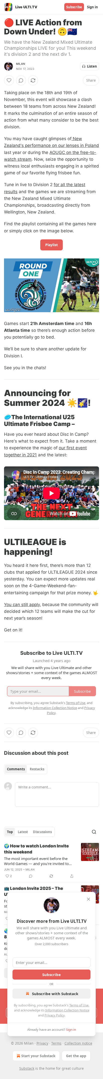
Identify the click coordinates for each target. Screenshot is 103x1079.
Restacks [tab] (37, 769)
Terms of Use (78, 1005)
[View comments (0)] (21, 80)
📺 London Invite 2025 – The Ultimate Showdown (33, 891)
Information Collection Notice (67, 1010)
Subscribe (74, 7)
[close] (88, 899)
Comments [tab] (16, 769)
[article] (51, 861)
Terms (56, 1043)
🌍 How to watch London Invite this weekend (36, 848)
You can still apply (22, 604)
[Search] (94, 832)
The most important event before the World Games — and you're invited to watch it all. (36, 861)
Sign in (92, 7)
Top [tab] (10, 832)
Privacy (42, 1043)
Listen (92, 66)
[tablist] (25, 769)
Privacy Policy (54, 1015)
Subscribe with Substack (55, 993)
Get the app (76, 1055)
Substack (26, 1068)
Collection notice (78, 1043)
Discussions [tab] (42, 832)
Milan (20, 64)
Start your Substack (38, 1055)
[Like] (9, 80)
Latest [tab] (23, 832)
